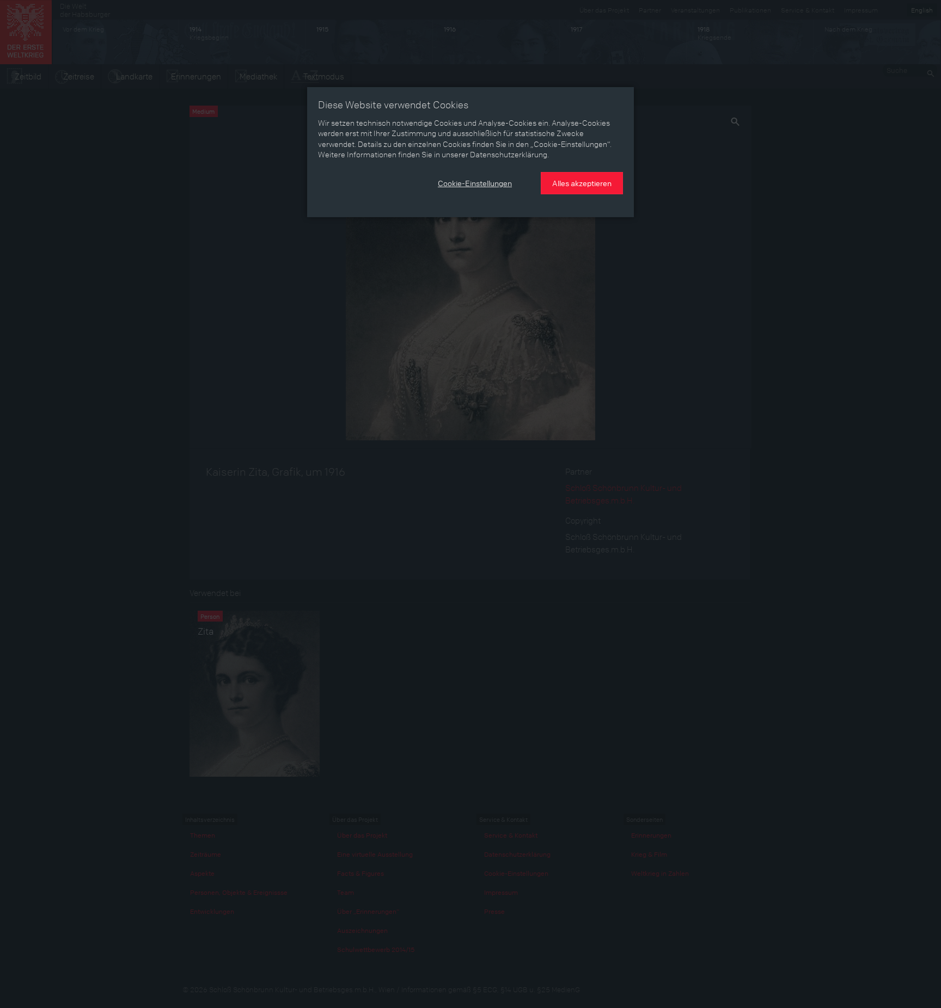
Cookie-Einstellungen (475, 183)
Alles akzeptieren (582, 183)
